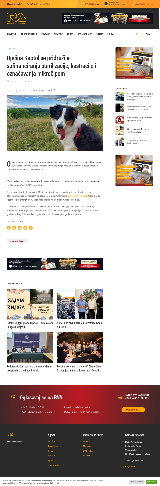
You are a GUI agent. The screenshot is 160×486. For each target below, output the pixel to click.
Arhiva (110, 33)
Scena (99, 33)
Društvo (11, 33)
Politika (58, 33)
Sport (70, 33)
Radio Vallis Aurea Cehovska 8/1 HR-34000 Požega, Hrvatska (137, 447)
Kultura (45, 33)
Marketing (87, 445)
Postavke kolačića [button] (136, 481)
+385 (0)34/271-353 (134, 460)
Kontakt (86, 455)
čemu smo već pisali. (78, 195)
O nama (86, 441)
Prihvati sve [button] (151, 481)
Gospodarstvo (28, 33)
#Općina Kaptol (17, 240)
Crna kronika (84, 33)
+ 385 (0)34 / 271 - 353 (137, 398)
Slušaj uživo (94, 4)
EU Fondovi (88, 450)
